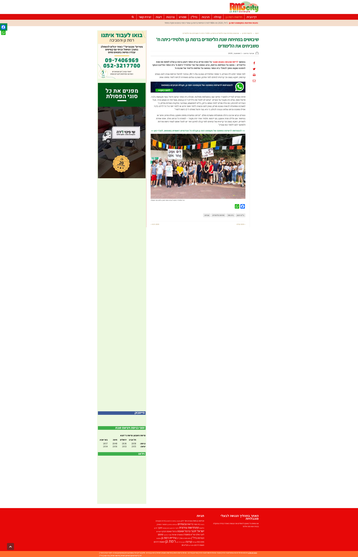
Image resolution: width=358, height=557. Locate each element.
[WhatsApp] (3, 33)
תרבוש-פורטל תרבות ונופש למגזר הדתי (235, 553)
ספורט (185, 538)
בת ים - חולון (146, 553)
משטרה (186, 534)
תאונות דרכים (159, 541)
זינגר (177, 528)
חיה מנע (172, 528)
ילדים (155, 528)
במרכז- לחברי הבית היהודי (108, 553)
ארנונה (179, 521)
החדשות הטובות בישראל (164, 553)
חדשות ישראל (115, 555)
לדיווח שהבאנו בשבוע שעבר (225, 61)
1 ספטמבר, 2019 (235, 53)
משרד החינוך (167, 535)
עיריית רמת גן (168, 538)
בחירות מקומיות (161, 521)
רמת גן (170, 541)
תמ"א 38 (185, 545)
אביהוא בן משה (198, 520)
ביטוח (202, 524)
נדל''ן (194, 538)
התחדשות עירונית (189, 527)
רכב (177, 542)
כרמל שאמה (183, 531)
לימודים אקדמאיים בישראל (129, 555)
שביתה (206, 215)
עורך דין (180, 538)
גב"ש (139, 553)
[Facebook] (3, 27)
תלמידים (191, 545)
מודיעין (195, 553)
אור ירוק (184, 521)
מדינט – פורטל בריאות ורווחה (182, 553)
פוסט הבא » (155, 224)
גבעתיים (182, 524)
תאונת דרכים (199, 545)
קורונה (188, 541)
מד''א (193, 534)
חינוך (160, 527)
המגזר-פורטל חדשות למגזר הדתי (210, 553)
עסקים (158, 538)
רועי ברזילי (182, 542)
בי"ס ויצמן (240, 215)
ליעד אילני (200, 534)
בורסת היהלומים (171, 521)
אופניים (189, 521)
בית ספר (231, 215)
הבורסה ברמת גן (172, 524)
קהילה (195, 542)
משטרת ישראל (177, 534)
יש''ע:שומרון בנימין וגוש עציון (127, 553)
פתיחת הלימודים (218, 215)
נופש (189, 538)
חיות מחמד (166, 528)
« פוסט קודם (241, 224)
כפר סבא (107, 555)
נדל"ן (101, 555)
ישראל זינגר (197, 531)
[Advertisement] (122, 294)
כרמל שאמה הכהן (169, 531)
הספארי (164, 524)
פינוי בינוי (200, 541)
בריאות (190, 524)
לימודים (159, 531)
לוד (140, 555)
